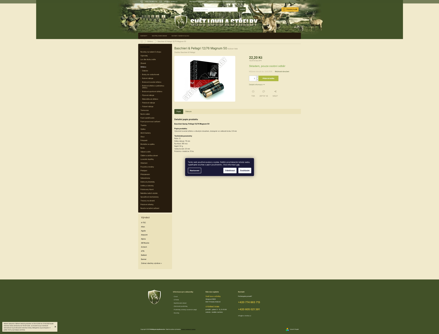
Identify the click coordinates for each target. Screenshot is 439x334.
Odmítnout (230, 170)
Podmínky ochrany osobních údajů (221, 1)
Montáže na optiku (147, 144)
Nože (142, 148)
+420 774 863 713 (249, 302)
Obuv (142, 137)
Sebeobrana (145, 178)
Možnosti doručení (282, 71)
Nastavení (194, 170)
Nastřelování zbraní (180, 303)
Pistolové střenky (147, 204)
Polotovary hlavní (147, 189)
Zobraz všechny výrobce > (151, 263)
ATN (142, 251)
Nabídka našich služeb (149, 193)
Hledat (242, 9)
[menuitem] (144, 36)
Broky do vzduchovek (150, 74)
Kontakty (241, 1)
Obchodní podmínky (197, 1)
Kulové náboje (147, 78)
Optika (142, 129)
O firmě (176, 300)
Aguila (143, 231)
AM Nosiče (145, 243)
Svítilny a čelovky (147, 186)
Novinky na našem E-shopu (150, 52)
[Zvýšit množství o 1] (257, 77)
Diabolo (145, 71)
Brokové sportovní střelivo (152, 91)
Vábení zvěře (145, 152)
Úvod (176, 296)
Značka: (184, 52)
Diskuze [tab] (188, 111)
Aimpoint (144, 235)
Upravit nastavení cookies (188, 329)
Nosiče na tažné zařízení (149, 208)
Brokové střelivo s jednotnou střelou (153, 87)
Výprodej (144, 56)
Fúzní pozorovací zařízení (150, 122)
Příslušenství (145, 174)
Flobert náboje (147, 106)
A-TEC (143, 223)
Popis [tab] (179, 111)
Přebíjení (143, 171)
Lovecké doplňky (147, 159)
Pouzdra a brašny (147, 167)
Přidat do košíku (268, 78)
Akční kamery (145, 133)
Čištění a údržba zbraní (149, 155)
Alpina (143, 239)
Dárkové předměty (147, 182)
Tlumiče (143, 125)
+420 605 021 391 (249, 309)
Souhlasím (245, 170)
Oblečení (143, 163)
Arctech (144, 247)
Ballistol (144, 255)
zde (237, 164)
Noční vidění (145, 114)
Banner (143, 259)
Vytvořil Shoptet (294, 329)
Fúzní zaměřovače (147, 118)
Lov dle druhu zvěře (148, 59)
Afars (143, 227)
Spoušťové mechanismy (149, 197)
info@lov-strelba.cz (244, 316)
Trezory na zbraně (147, 201)
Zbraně (143, 63)
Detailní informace (256, 85)
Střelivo (143, 67)
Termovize (144, 110)
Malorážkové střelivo (150, 99)
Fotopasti (143, 140)
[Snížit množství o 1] (257, 79)
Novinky (176, 313)
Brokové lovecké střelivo (151, 82)
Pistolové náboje (148, 103)
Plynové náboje (148, 95)
